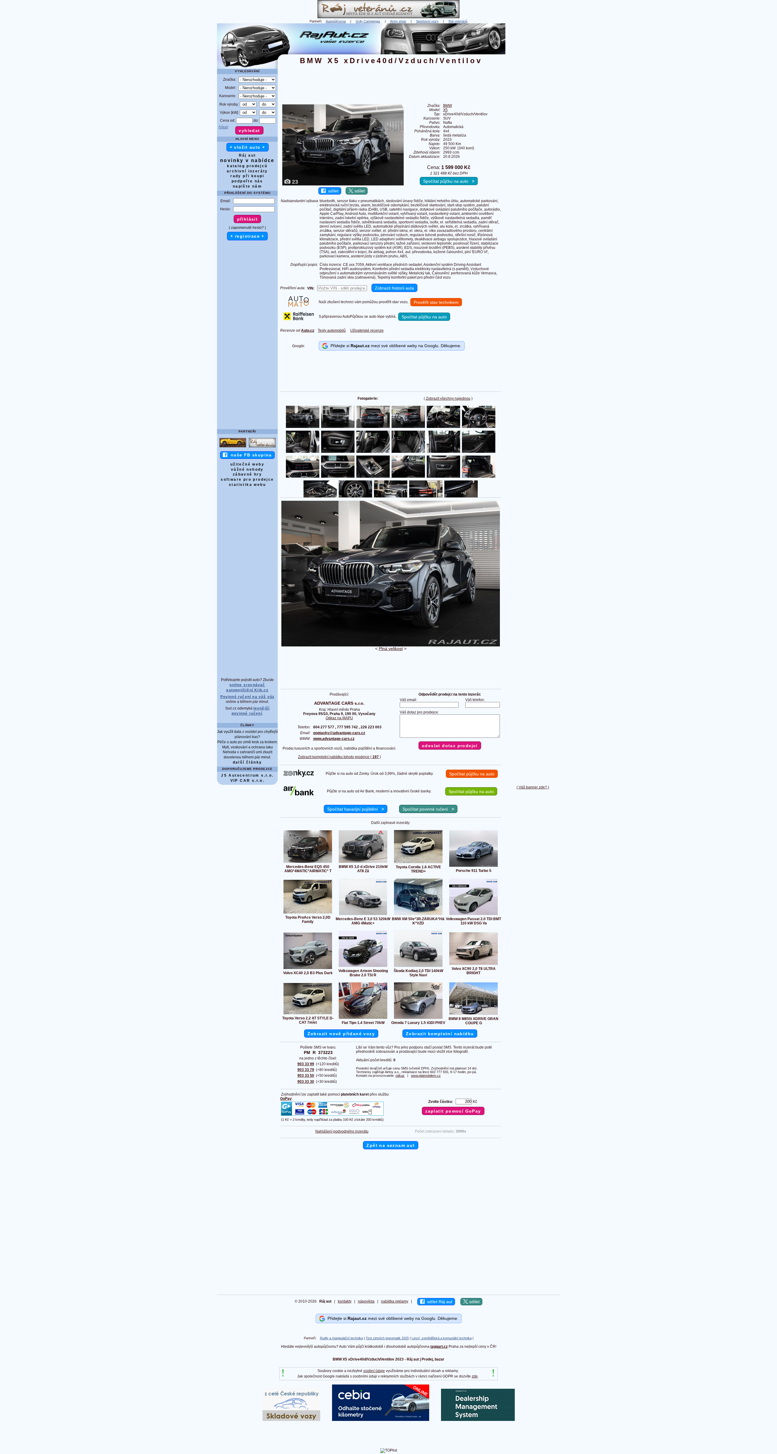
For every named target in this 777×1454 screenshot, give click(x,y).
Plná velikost (391, 648)
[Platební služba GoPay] (332, 1115)
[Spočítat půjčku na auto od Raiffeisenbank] (298, 319)
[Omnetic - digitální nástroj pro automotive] (478, 1420)
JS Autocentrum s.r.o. (247, 775)
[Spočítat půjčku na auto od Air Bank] (298, 794)
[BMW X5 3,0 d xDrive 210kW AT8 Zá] (363, 862)
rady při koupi (247, 176)
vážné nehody (247, 469)
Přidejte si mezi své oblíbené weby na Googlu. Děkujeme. (394, 345)
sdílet (332, 190)
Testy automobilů (332, 330)
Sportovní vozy (427, 21)
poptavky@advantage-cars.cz (339, 733)
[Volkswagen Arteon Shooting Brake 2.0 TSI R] (363, 966)
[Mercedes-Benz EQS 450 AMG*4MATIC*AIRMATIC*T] (308, 862)
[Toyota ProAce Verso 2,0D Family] (308, 913)
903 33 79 (305, 1070)
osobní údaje (374, 1371)
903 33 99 (305, 1064)
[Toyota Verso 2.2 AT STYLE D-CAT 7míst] (308, 1014)
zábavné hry (247, 474)
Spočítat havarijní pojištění (355, 809)
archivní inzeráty (247, 171)
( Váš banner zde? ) (533, 787)
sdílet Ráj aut (438, 1301)
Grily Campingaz (368, 21)
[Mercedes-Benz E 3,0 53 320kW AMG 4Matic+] (363, 915)
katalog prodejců (247, 166)
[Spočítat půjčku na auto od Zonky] (298, 776)
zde (475, 1376)
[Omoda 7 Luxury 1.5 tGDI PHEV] (418, 1018)
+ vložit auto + (247, 147)
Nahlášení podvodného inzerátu (341, 1131)
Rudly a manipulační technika (341, 1338)
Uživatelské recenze (367, 330)
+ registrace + (247, 236)
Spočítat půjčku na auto (448, 181)
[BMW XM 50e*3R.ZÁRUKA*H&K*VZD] (418, 915)
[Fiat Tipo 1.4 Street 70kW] (363, 1018)
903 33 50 (305, 1075)
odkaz (400, 1075)
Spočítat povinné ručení (428, 809)
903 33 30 (305, 1081)
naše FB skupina (249, 454)
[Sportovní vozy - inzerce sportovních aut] (233, 447)
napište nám (247, 186)
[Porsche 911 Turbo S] (473, 866)
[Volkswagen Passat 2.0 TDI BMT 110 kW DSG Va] (473, 915)
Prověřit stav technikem (436, 302)
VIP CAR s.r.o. (247, 780)
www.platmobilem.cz (426, 1075)
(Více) (223, 127)
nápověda (366, 1301)
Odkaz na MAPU (339, 718)
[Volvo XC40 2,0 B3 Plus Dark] (308, 969)
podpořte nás (247, 181)
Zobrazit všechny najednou (448, 398)
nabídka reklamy (394, 1301)
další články (247, 762)
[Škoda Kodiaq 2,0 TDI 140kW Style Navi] (418, 966)
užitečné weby (247, 464)
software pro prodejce (247, 479)
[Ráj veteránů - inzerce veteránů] (388, 17)
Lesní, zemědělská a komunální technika (442, 1338)
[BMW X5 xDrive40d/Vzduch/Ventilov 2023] (390, 645)
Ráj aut (247, 155)
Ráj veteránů (458, 21)
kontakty (344, 1301)
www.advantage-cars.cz (334, 739)
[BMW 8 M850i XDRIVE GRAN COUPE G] (473, 1014)
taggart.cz (439, 1346)
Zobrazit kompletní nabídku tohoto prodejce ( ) (339, 757)
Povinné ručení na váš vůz (247, 697)
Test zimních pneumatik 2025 (387, 1338)
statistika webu (247, 485)
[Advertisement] (532, 114)
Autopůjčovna (336, 21)
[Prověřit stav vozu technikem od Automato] (298, 305)
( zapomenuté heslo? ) (247, 227)
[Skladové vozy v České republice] (291, 1420)
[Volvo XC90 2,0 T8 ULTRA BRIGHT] (473, 964)
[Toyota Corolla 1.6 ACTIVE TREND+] (418, 863)
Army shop (398, 21)
